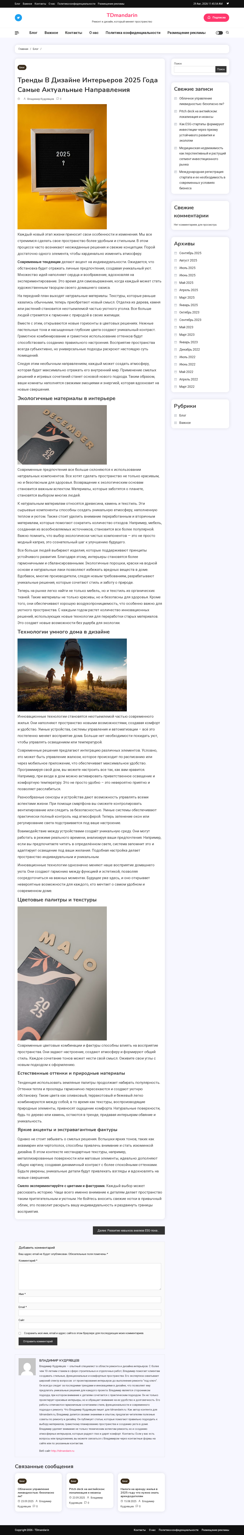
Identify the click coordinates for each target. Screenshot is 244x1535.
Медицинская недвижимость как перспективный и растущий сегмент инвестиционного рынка (202, 156)
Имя (22, 1294)
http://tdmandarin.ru (62, 1450)
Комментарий (28, 1260)
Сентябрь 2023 (190, 320)
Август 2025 (188, 260)
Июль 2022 (187, 357)
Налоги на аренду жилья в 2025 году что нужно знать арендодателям (140, 1492)
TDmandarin (122, 15)
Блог (17, 3)
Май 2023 (186, 327)
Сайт (21, 1320)
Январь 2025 (188, 305)
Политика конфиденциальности (76, 3)
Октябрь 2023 (189, 312)
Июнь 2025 (187, 275)
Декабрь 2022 (189, 349)
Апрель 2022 (188, 379)
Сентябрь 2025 (190, 253)
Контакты (40, 3)
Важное (27, 3)
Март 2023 (187, 335)
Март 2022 (187, 386)
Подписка (219, 17)
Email (23, 1307)
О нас (52, 3)
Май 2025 (186, 283)
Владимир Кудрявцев (40, 99)
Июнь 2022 (187, 364)
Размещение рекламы (111, 3)
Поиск (178, 63)
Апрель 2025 (188, 290)
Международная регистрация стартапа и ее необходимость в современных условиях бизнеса (202, 180)
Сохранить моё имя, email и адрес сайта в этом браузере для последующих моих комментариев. (84, 1333)
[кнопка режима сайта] (219, 33)
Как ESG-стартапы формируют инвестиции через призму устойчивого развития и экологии (201, 132)
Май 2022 (186, 372)
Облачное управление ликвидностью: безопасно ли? (36, 1492)
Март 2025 (187, 297)
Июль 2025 (187, 268)
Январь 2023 (188, 342)
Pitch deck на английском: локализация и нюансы (87, 1490)
